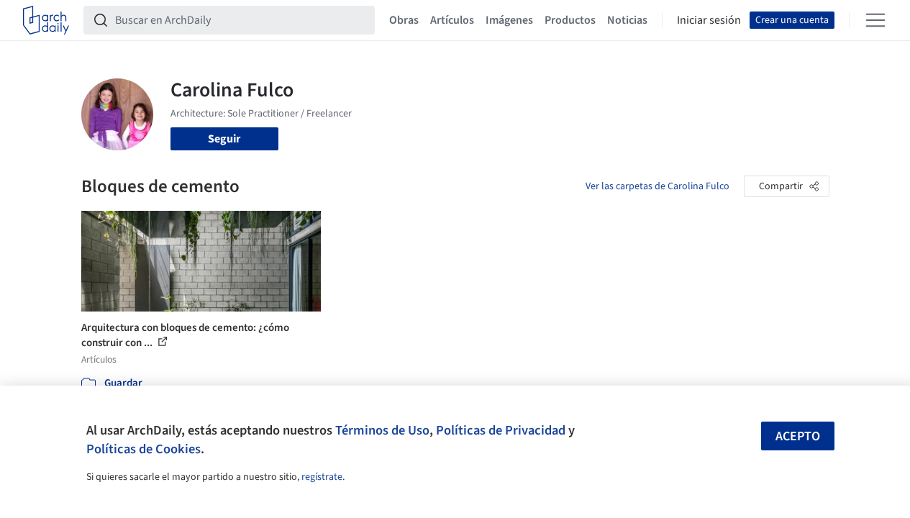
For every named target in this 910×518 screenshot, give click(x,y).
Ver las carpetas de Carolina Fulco (657, 186)
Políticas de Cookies (143, 449)
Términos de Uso (382, 430)
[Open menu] (875, 20)
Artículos (452, 20)
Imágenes (509, 20)
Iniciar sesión (709, 20)
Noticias (627, 20)
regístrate (321, 477)
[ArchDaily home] (46, 20)
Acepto (797, 436)
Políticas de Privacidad (500, 430)
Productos (570, 20)
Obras (404, 20)
